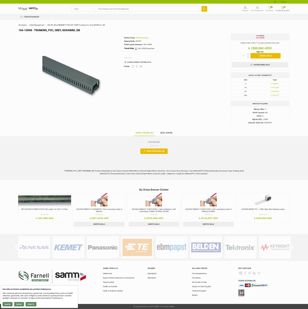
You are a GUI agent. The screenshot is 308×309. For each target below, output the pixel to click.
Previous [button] (17, 210)
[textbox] (148, 9)
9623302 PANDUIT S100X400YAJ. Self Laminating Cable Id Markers (99, 210)
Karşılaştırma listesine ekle (139, 62)
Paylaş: (127, 66)
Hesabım (245, 10)
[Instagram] (241, 273)
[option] (44, 208)
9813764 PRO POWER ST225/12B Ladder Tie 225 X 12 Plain (44, 209)
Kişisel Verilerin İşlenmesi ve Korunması (118, 278)
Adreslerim (152, 278)
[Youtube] (259, 273)
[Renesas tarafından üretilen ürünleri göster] (34, 247)
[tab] (144, 133)
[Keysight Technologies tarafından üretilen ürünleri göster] (275, 247)
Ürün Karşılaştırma (257, 10)
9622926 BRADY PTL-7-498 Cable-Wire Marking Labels (263, 209)
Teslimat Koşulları (199, 291)
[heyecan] (250, 273)
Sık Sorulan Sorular (199, 282)
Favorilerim (196, 278)
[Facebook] (245, 273)
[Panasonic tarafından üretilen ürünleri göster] (103, 247)
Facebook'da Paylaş (137, 66)
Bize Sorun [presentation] (166, 133)
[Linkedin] (254, 273)
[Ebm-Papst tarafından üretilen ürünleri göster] (171, 247)
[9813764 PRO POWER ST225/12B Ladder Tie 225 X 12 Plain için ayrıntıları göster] (44, 199)
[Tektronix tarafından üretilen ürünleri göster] (240, 247)
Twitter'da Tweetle (133, 66)
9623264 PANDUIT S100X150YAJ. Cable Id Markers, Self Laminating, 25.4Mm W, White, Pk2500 (154, 210)
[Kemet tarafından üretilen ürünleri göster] (68, 247)
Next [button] (289, 210)
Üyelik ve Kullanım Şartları (113, 291)
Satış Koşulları (108, 282)
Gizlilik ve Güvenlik (110, 286)
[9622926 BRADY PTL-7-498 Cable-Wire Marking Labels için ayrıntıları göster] (263, 199)
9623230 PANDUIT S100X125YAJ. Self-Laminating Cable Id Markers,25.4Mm (208, 210)
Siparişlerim (152, 273)
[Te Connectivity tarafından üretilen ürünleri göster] (137, 247)
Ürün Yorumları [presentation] (144, 133)
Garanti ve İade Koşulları (201, 286)
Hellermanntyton (142, 38)
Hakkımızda (107, 273)
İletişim (195, 295)
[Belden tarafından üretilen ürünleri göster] (206, 247)
